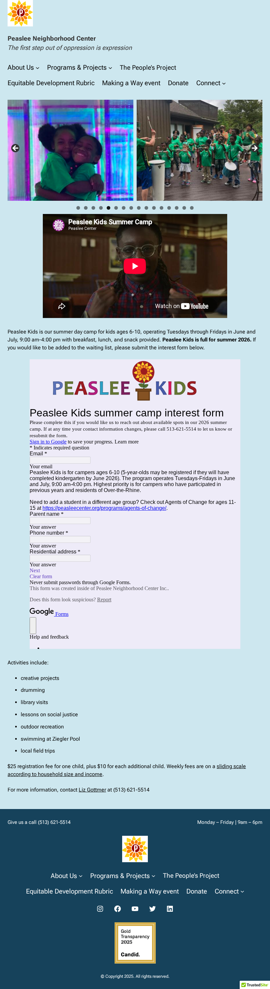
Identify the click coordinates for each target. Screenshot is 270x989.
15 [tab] (184, 208)
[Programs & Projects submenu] (110, 67)
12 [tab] (161, 208)
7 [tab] (123, 208)
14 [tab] (176, 208)
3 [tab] (93, 208)
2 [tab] (86, 208)
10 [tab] (146, 208)
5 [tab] (108, 208)
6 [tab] (116, 208)
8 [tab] (131, 208)
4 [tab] (101, 208)
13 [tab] (169, 208)
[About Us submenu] (38, 67)
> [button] (254, 149)
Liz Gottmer (92, 790)
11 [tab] (154, 208)
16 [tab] (192, 208)
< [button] (16, 149)
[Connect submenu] (224, 83)
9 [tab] (139, 208)
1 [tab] (78, 208)
